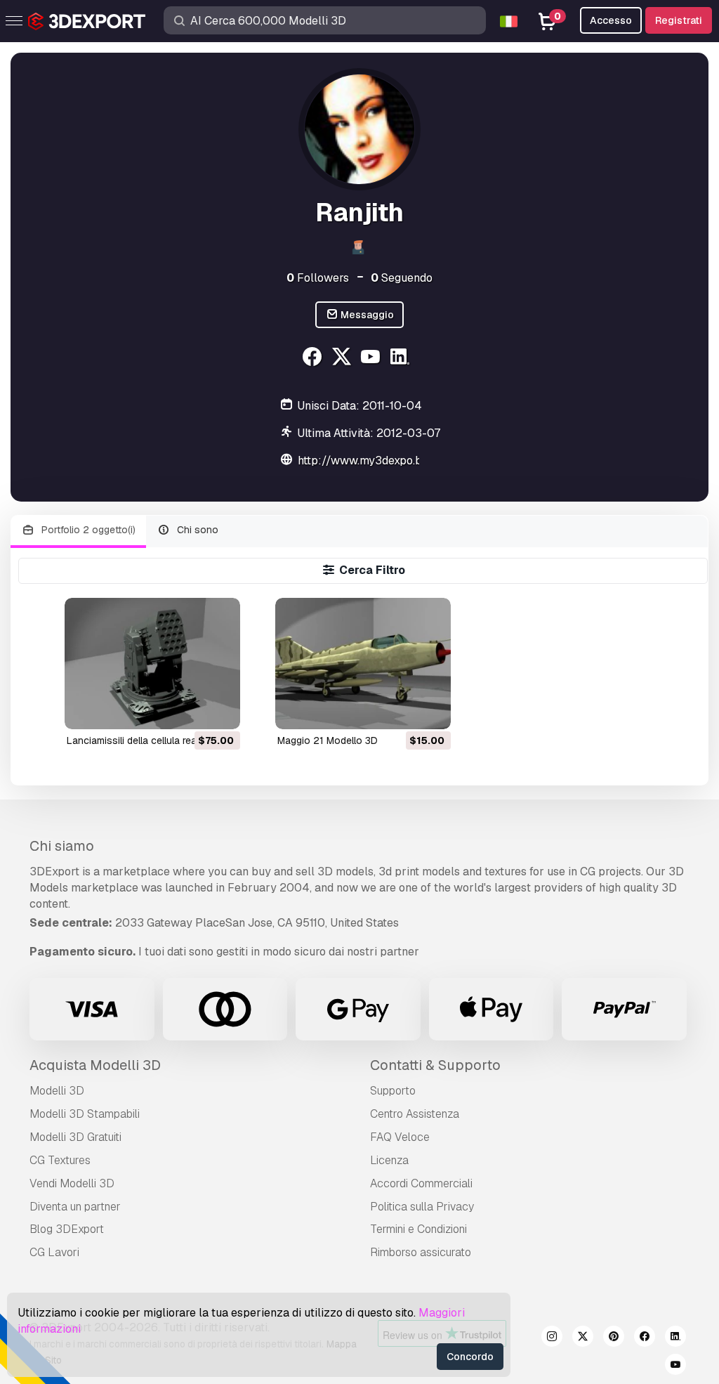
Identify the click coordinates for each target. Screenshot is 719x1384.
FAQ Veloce (400, 1137)
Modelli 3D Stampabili (84, 1113)
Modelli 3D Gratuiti (75, 1137)
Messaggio (366, 314)
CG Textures (60, 1160)
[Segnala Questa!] (219, 710)
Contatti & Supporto (435, 1065)
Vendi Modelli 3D (71, 1183)
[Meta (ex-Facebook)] (645, 1338)
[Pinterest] (614, 1338)
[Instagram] (552, 1338)
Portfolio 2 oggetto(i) (87, 529)
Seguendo (402, 277)
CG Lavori (54, 1252)
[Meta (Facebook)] (313, 358)
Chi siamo (61, 846)
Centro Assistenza (414, 1113)
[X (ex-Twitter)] (583, 1338)
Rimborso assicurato (420, 1252)
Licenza (389, 1160)
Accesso (611, 20)
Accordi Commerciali (421, 1183)
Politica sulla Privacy (422, 1206)
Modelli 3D (56, 1090)
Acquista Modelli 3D (95, 1065)
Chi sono (196, 529)
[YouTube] (372, 358)
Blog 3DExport (66, 1229)
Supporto (393, 1090)
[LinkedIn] (402, 358)
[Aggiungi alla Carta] (191, 710)
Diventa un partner (75, 1206)
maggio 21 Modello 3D (327, 740)
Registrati (678, 20)
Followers (317, 277)
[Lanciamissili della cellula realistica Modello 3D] (152, 663)
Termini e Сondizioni (418, 1229)
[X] (343, 358)
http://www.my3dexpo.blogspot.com (392, 460)
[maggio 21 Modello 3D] (363, 663)
